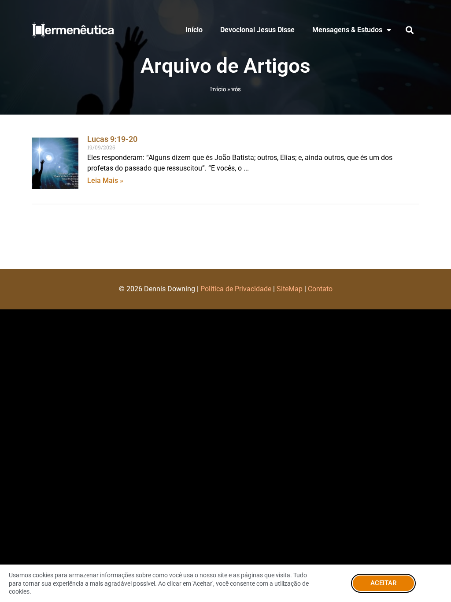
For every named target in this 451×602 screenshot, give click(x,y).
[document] (225, 301)
